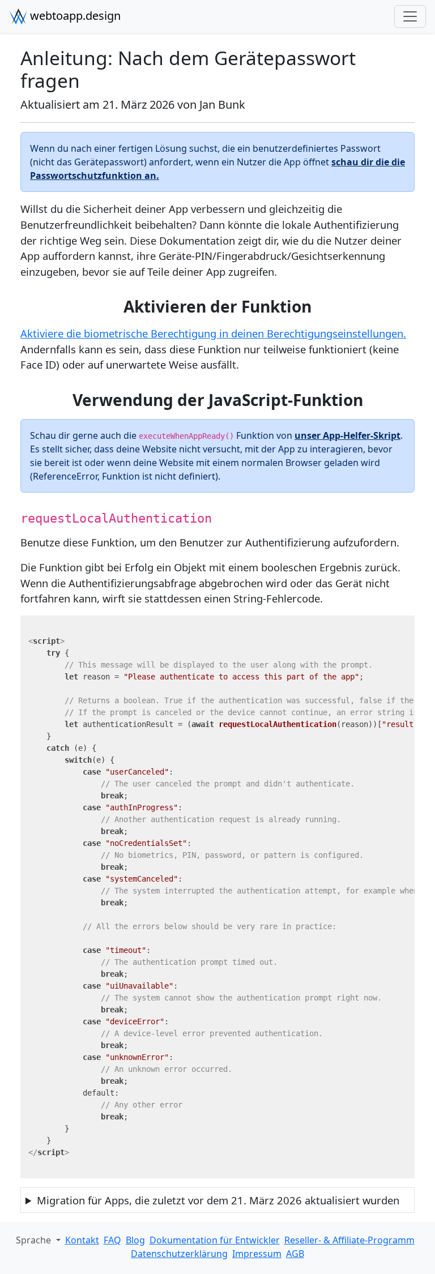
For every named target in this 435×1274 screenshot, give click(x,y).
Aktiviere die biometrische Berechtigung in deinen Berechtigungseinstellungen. (213, 333)
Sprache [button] (34, 1240)
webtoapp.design (74, 15)
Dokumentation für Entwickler (215, 1240)
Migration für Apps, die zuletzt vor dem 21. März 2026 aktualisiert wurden (218, 1200)
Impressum (257, 1253)
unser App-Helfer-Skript (347, 435)
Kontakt (82, 1240)
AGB (295, 1253)
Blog (135, 1240)
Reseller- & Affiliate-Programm (349, 1240)
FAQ (112, 1240)
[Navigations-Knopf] (410, 16)
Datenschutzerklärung (179, 1253)
